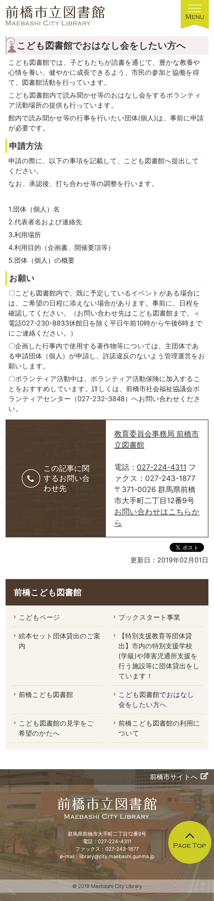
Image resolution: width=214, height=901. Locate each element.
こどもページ (39, 617)
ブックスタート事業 (149, 617)
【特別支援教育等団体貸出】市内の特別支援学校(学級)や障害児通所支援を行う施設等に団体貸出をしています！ (159, 656)
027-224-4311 (161, 467)
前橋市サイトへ (174, 777)
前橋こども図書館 (48, 592)
